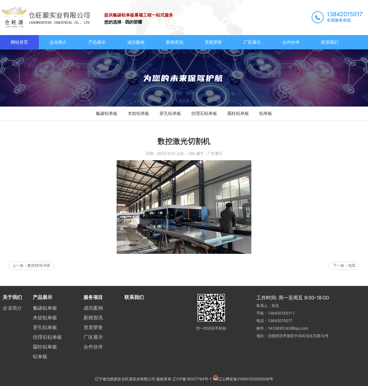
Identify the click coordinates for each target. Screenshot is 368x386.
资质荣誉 (213, 42)
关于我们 (12, 297)
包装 (352, 265)
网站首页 (19, 42)
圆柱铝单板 (238, 113)
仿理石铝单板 (204, 113)
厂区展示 (252, 42)
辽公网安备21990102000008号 (245, 379)
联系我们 (329, 42)
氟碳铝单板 (106, 113)
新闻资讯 (174, 42)
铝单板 (265, 113)
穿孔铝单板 (170, 113)
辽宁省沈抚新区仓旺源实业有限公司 (125, 379)
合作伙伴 (291, 42)
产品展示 (97, 42)
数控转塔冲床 (38, 265)
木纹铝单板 (138, 113)
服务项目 (93, 297)
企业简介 (58, 42)
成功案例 (135, 42)
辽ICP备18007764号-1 (192, 379)
